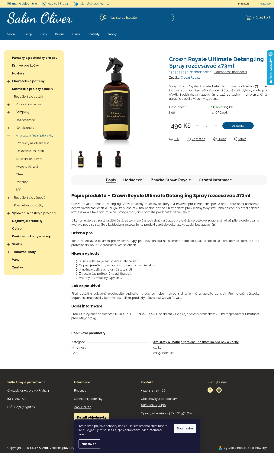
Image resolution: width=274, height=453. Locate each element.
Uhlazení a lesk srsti (30, 151)
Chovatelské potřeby (28, 81)
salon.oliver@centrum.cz (94, 3)
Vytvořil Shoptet (235, 448)
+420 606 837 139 (58, 3)
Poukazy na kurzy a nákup (31, 236)
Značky (17, 267)
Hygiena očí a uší (27, 166)
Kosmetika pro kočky (28, 205)
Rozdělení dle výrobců (29, 197)
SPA (18, 190)
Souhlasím (185, 428)
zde (81, 434)
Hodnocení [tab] (133, 180)
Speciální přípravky (29, 159)
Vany (15, 259)
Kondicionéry (25, 128)
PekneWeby (258, 448)
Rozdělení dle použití (28, 96)
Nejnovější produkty (27, 221)
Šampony (22, 112)
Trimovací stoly (24, 252)
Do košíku (238, 125)
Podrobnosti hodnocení (230, 72)
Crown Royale (190, 77)
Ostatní (17, 228)
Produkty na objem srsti (33, 143)
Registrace (265, 3)
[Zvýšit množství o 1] (216, 125)
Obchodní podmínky (88, 399)
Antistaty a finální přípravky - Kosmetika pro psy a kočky (196, 342)
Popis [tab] (111, 180)
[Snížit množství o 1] (197, 125)
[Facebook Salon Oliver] (210, 390)
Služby (17, 244)
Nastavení (89, 444)
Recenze (80, 390)
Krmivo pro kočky (25, 65)
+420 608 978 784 (180, 413)
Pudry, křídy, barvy (28, 104)
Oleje (19, 174)
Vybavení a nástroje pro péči (34, 213)
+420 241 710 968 (153, 390)
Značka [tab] (171, 180)
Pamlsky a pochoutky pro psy (34, 58)
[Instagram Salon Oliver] (219, 390)
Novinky (18, 73)
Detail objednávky (91, 417)
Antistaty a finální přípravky (34, 135)
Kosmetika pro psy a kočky (32, 89)
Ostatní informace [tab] (215, 180)
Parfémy (22, 182)
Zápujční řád (82, 407)
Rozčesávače (25, 120)
